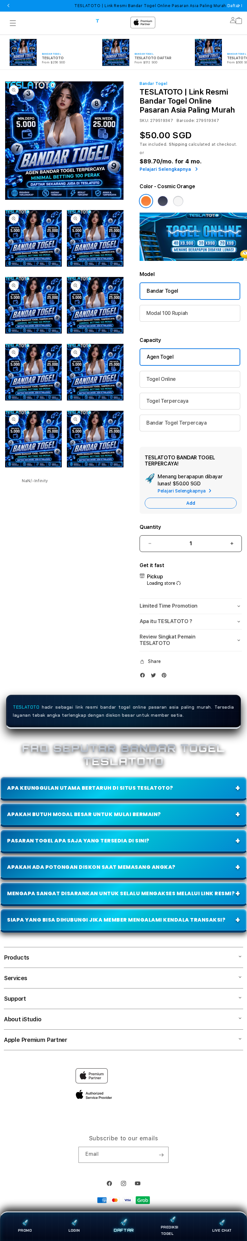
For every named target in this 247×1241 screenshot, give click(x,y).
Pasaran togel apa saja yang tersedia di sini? (78, 840)
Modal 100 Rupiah (167, 313)
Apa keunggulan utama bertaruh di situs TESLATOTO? (90, 788)
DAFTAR (123, 1230)
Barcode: (186, 120)
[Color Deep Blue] (163, 201)
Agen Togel (160, 357)
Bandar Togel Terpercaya (176, 423)
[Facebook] (144, 676)
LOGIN (74, 1230)
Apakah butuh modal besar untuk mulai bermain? (84, 814)
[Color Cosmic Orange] (146, 201)
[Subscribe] (161, 1155)
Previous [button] (8, 6)
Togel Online (161, 379)
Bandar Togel (162, 291)
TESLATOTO (26, 707)
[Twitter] (155, 676)
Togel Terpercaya (167, 401)
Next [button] (238, 6)
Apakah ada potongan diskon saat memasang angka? (91, 867)
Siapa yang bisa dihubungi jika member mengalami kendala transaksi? (116, 920)
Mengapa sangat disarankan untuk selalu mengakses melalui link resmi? (121, 893)
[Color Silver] (178, 201)
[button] (13, 23)
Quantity (150, 527)
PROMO (25, 1230)
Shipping (178, 144)
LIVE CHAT (222, 1230)
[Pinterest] (165, 676)
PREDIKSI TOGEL (169, 1230)
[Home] (110, 20)
